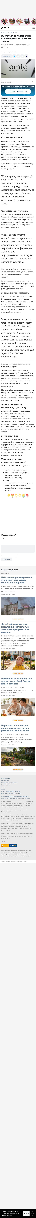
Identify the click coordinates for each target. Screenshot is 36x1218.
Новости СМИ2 (5, 573)
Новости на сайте (5, 778)
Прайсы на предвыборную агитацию (10, 791)
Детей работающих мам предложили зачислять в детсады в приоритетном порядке (15, 628)
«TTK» (25, 861)
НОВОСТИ (4, 32)
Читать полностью (18, 619)
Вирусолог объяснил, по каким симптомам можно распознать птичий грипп (15, 728)
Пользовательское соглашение (9, 782)
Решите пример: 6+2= (8, 555)
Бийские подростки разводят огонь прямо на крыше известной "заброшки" (17, 580)
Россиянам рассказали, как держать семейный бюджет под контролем (16, 681)
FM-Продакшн (5, 780)
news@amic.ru (30, 818)
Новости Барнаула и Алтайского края (11, 793)
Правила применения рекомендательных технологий (15, 796)
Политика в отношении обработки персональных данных (16, 798)
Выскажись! (6, 56)
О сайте (3, 789)
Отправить (6, 559)
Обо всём (13, 32)
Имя (3, 538)
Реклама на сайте (6, 784)
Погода (3, 787)
